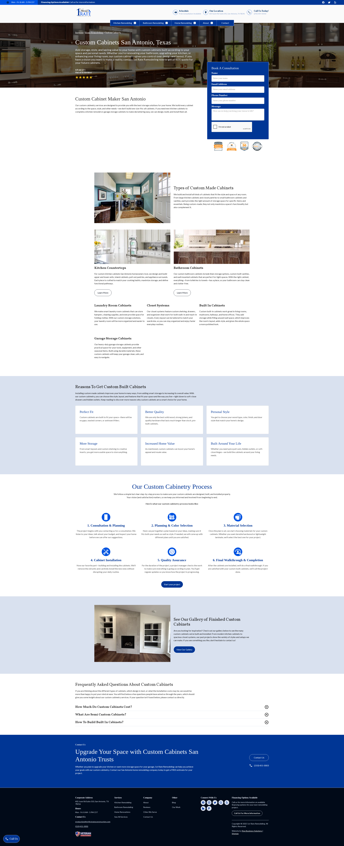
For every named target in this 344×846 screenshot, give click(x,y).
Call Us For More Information (247, 813)
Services (79, 32)
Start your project (172, 584)
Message (216, 106)
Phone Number (219, 95)
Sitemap (235, 833)
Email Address (219, 84)
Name (215, 73)
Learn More (103, 292)
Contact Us (259, 757)
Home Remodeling (94, 32)
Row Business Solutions (252, 831)
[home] (83, 12)
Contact (225, 23)
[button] (124, 23)
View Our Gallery (184, 649)
